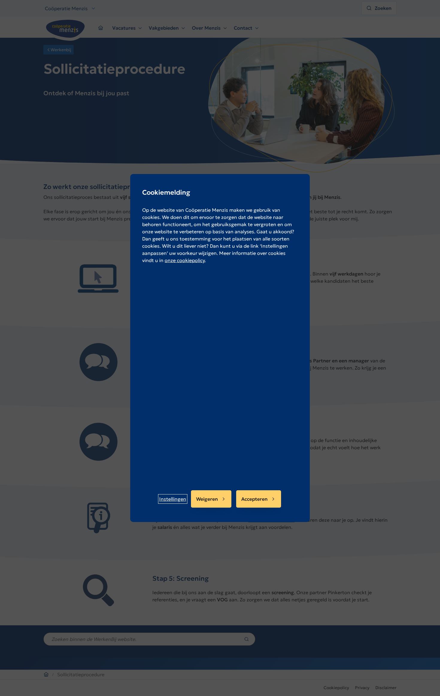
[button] (172, 499)
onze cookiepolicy (185, 260)
